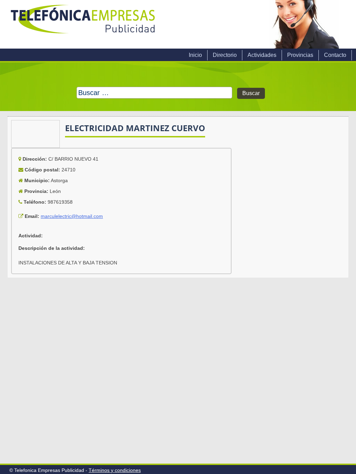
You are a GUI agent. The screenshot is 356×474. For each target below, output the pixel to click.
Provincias (300, 55)
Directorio (225, 55)
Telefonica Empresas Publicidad (83, 24)
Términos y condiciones (115, 470)
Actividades (262, 55)
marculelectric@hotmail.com (72, 216)
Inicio (195, 55)
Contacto (335, 55)
